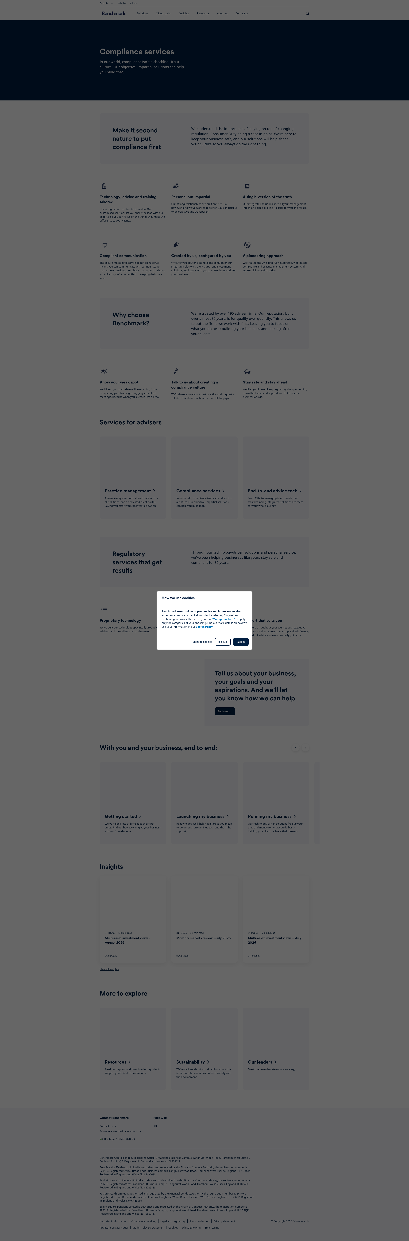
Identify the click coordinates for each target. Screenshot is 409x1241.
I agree (241, 641)
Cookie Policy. (204, 626)
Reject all (222, 641)
